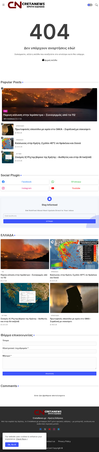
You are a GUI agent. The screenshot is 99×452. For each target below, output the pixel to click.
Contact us (50, 441)
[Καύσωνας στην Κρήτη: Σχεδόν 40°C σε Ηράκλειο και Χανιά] (8, 143)
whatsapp (76, 181)
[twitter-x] (45, 429)
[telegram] (58, 429)
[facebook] (40, 429)
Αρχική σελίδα (50, 60)
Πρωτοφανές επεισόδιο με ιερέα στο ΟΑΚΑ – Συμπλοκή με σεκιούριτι (52, 129)
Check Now (21, 439)
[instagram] (54, 429)
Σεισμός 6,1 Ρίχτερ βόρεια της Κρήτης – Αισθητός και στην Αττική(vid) (53, 157)
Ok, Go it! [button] (12, 444)
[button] (90, 5)
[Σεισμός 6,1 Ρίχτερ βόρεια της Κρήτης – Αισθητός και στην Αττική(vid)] (8, 157)
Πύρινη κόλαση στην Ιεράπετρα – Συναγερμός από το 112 (24, 276)
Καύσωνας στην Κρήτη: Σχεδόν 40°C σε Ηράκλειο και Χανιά (48, 143)
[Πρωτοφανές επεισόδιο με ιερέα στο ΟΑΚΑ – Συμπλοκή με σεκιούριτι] (8, 129)
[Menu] (3, 4)
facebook (26, 181)
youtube (76, 188)
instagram (26, 188)
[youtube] (49, 429)
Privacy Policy (64, 441)
